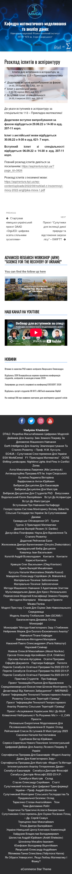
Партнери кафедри (43, 663)
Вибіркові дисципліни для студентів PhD (28, 493)
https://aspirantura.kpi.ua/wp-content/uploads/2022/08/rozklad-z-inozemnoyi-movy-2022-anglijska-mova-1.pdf (33, 186)
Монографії (36, 623)
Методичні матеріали (23, 599)
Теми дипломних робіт (36, 806)
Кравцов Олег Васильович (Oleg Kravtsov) (36, 564)
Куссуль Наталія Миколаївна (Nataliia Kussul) (36, 572)
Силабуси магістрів (31, 778)
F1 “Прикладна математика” (42, 457)
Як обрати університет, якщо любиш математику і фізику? (36, 859)
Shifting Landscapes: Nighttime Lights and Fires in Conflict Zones (36, 463)
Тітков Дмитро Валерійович (36, 825)
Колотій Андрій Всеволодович (23, 556)
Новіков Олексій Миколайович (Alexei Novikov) (36, 651)
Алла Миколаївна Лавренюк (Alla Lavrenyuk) (36, 469)
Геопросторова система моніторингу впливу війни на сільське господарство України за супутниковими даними (36, 513)
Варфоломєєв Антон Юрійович (36, 481)
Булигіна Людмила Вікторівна (36, 477)
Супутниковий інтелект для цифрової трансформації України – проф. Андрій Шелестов (36, 788)
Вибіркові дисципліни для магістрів (36, 489)
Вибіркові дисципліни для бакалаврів (36, 485)
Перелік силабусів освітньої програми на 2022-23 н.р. (36, 667)
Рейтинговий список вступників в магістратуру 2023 (36, 731)
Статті (56, 782)
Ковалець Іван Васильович (36, 552)
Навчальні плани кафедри (36, 635)
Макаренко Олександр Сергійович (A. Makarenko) (36, 576)
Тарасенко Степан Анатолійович (32, 802)
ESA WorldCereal (13, 457)
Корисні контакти (36, 560)
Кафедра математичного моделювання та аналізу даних (35, 26)
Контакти (48, 556)
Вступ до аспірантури (57, 497)
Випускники (62, 493)
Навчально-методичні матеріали (36, 639)
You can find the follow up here (25, 271)
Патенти (62, 663)
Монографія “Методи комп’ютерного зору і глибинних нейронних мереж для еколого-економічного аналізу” (36, 629)
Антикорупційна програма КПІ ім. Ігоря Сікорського (36, 473)
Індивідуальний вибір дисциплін (36, 548)
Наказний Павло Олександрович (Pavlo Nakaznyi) (36, 643)
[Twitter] (31, 420)
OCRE (65, 457)
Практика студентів (27, 678)
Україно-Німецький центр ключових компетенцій (36, 829)
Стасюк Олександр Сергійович (31, 782)
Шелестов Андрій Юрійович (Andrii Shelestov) (36, 837)
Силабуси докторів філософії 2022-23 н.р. (36, 774)
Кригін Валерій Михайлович (36, 568)
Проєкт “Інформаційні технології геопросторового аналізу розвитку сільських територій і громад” (36, 696)
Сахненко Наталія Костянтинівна (36, 735)
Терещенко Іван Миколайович (36, 821)
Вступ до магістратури (36, 501)
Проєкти (36, 719)
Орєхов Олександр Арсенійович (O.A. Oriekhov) (36, 655)
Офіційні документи (17, 663)
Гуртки (55, 520)
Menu (38, 45)
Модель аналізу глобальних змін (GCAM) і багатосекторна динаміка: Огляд (36, 617)
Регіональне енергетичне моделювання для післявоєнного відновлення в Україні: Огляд (36, 725)
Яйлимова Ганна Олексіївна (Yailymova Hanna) (36, 853)
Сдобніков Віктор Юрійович (36, 739)
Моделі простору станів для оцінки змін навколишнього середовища (36, 609)
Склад (49, 778)
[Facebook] (21, 420)
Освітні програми (54, 659)
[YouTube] (50, 420)
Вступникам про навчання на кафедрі (36, 505)
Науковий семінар (36, 647)
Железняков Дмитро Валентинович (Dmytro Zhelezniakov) (36, 544)
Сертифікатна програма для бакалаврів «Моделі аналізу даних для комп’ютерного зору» (36, 756)
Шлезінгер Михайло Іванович (36, 841)
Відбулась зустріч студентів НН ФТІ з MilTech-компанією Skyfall (33, 390)
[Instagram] (40, 420)
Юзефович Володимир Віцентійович (36, 845)
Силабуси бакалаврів (17, 770)
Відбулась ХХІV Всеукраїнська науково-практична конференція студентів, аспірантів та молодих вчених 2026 (32, 376)
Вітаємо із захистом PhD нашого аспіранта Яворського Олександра (34, 368)
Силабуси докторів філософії (50, 770)
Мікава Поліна (36, 603)
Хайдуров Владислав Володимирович (36, 833)
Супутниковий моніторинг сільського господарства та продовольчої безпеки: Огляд (36, 796)
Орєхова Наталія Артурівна (24, 659)
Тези (56, 802)
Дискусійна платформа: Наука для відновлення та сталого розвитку (36, 534)
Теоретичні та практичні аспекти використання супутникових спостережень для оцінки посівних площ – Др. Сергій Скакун (36, 814)
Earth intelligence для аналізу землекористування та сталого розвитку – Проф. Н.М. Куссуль (36, 448)
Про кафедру (49, 678)
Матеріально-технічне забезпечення (36, 580)
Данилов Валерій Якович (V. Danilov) (36, 528)
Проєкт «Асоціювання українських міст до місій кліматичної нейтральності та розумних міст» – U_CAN (36, 713)
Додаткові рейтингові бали (36, 540)
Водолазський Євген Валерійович (21, 497)
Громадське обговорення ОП (31, 520)
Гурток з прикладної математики (36, 525)
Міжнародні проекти (50, 599)
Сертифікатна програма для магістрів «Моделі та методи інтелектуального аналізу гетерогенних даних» (36, 764)
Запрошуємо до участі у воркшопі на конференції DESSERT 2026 (33, 384)
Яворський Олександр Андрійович (36, 849)
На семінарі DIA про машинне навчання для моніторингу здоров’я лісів (36, 397)
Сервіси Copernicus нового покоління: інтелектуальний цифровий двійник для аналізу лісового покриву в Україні (36, 746)
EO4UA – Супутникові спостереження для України (36, 453)
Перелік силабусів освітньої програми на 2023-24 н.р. (36, 675)
